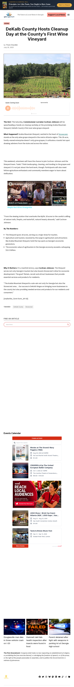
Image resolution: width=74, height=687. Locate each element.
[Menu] (68, 14)
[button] (37, 5)
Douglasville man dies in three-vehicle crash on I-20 (14, 640)
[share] (48, 183)
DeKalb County (18, 307)
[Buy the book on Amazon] (4, 5)
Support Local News (56, 15)
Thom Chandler (12, 45)
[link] (10, 184)
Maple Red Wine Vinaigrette (24, 184)
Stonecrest (63, 134)
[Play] (59, 201)
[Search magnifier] (68, 324)
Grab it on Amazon (64, 5)
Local (6, 23)
